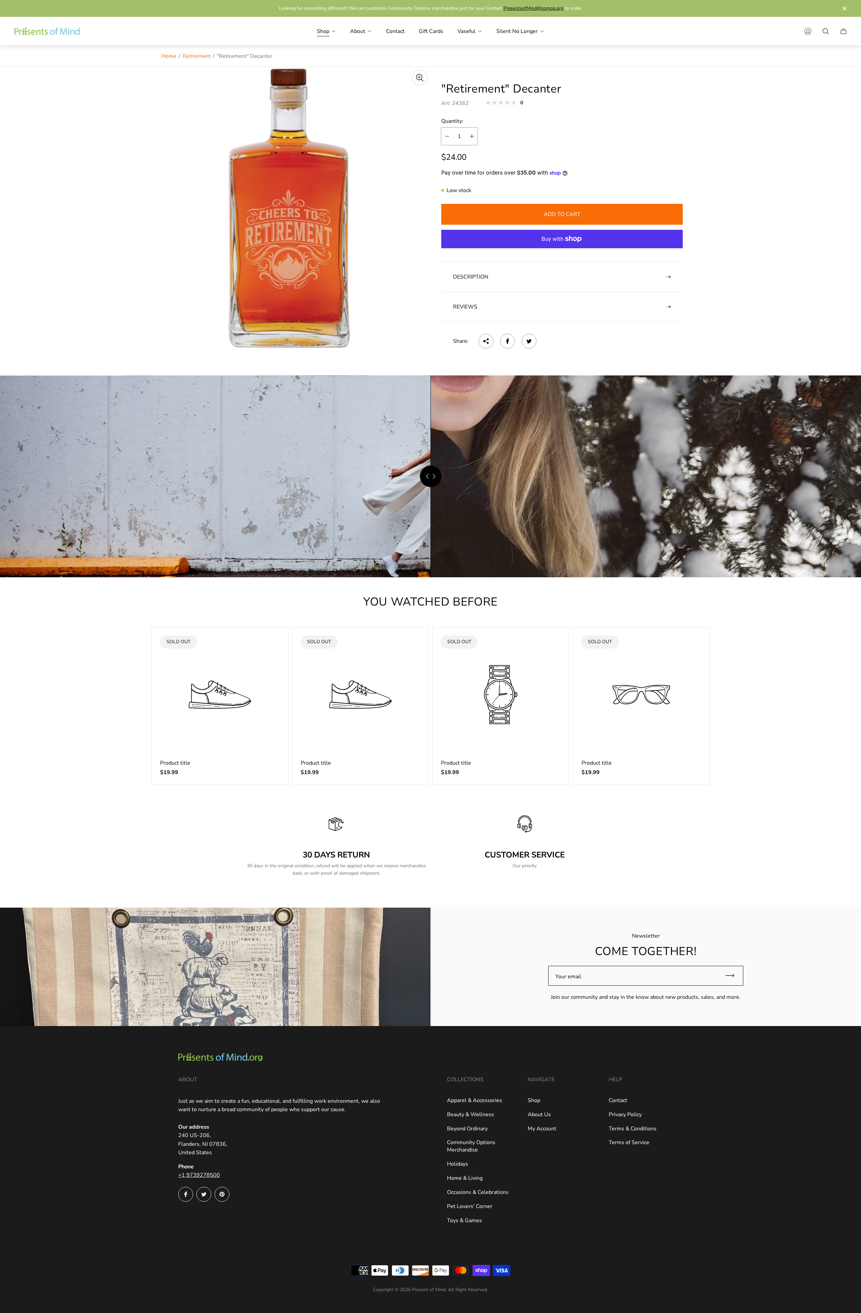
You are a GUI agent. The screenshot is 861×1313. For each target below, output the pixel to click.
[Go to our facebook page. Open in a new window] (185, 1194)
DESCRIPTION (470, 277)
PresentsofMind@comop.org (533, 8)
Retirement (197, 56)
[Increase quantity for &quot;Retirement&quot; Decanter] (472, 136)
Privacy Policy (625, 1114)
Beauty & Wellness (470, 1114)
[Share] (486, 341)
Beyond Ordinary (467, 1128)
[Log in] (807, 31)
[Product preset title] (220, 695)
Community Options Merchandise (471, 1146)
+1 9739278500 (199, 1175)
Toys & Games (464, 1220)
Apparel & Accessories (474, 1100)
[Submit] (733, 975)
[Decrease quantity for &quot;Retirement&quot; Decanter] (447, 136)
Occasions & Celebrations (478, 1192)
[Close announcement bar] (844, 8)
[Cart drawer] (843, 31)
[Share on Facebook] (507, 341)
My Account (542, 1128)
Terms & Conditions (633, 1128)
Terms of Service (629, 1142)
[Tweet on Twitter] (529, 341)
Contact (618, 1100)
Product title (175, 763)
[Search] (825, 31)
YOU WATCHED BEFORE (430, 602)
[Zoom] (419, 77)
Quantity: (452, 121)
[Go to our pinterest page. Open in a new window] (222, 1194)
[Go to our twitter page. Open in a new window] (203, 1194)
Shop (534, 1100)
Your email (568, 976)
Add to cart (562, 214)
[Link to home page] (220, 1057)
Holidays (457, 1164)
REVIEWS (465, 307)
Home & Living (465, 1178)
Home (168, 56)
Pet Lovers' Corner (469, 1206)
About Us (539, 1114)
